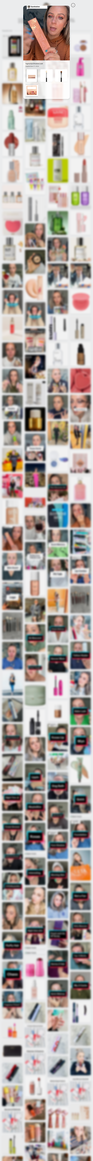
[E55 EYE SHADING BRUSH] (61, 75)
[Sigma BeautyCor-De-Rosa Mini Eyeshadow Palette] (32, 75)
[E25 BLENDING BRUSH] (46, 75)
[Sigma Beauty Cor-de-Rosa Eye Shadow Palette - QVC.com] (32, 90)
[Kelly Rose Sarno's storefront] (73, 5)
